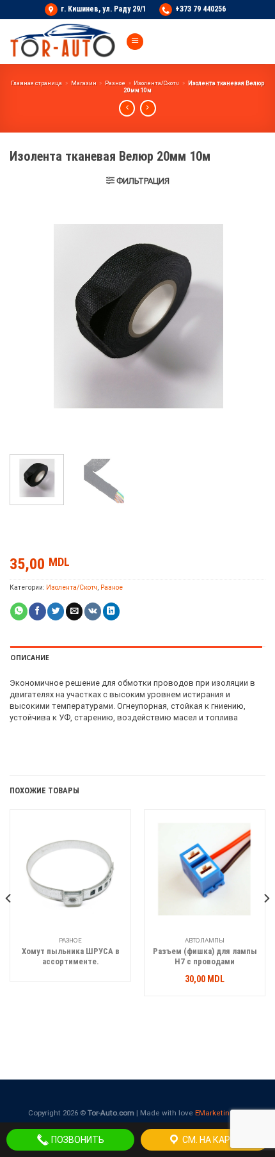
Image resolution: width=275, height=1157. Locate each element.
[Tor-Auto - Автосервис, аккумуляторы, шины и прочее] (63, 41)
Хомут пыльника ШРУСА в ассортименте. (71, 956)
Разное (115, 83)
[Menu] (135, 42)
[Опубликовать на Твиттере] (55, 611)
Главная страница (36, 83)
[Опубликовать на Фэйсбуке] (37, 611)
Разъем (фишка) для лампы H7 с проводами (205, 956)
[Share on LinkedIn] (111, 611)
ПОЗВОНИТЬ (76, 1140)
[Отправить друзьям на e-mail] (74, 611)
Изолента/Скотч (156, 83)
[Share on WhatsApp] (18, 611)
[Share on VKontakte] (92, 611)
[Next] (244, 316)
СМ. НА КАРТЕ (211, 1140)
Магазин (84, 83)
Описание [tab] (29, 657)
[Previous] (30, 316)
